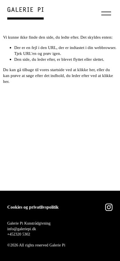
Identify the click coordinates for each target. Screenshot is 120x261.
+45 (10, 234)
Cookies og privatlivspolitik (33, 207)
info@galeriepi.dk (21, 229)
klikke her (86, 69)
